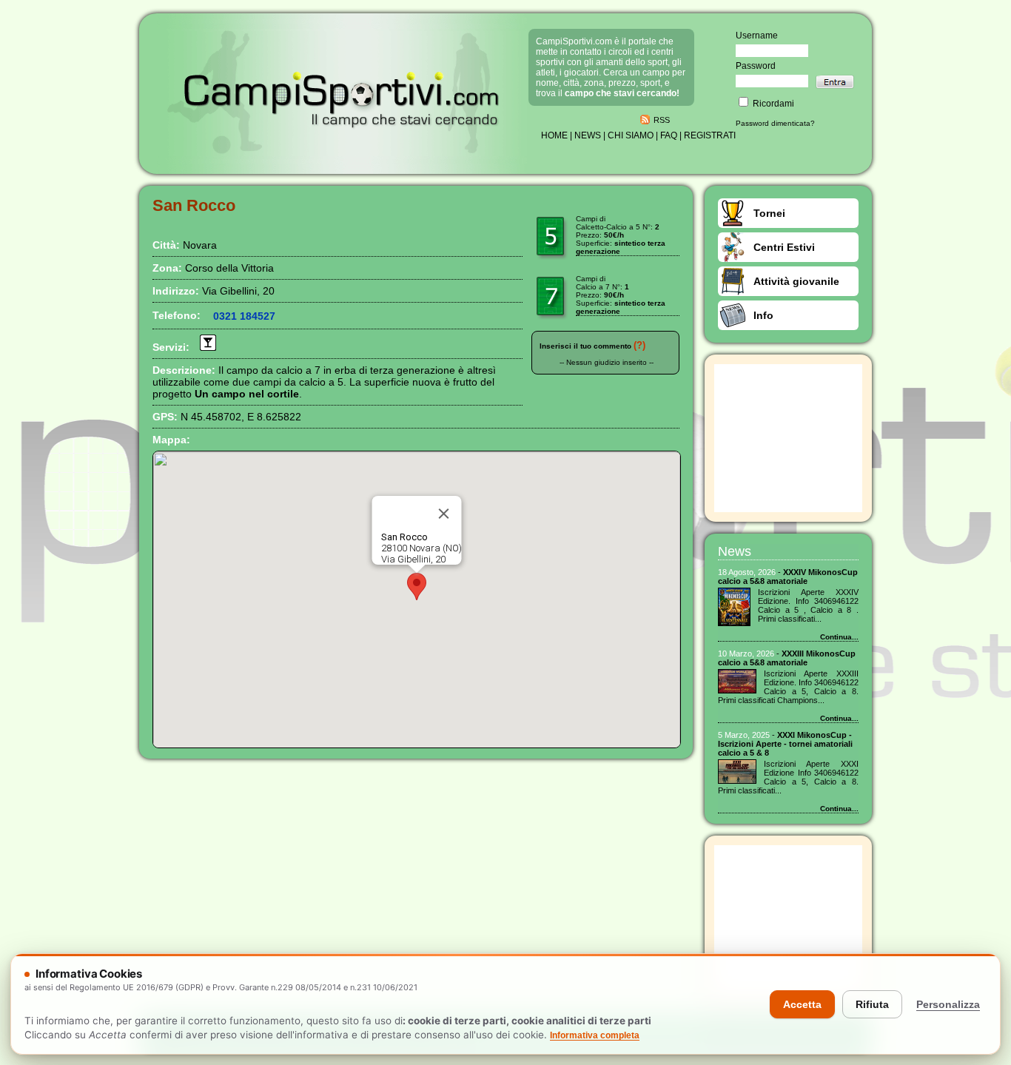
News (734, 551)
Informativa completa (594, 1035)
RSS (662, 119)
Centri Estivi (784, 247)
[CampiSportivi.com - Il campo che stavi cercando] (342, 153)
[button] (416, 586)
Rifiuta (872, 1004)
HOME (554, 135)
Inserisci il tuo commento (585, 346)
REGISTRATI (710, 135)
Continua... (839, 637)
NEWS (587, 135)
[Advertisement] (788, 438)
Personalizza (948, 1004)
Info (763, 315)
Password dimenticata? (775, 123)
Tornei (769, 213)
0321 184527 (244, 316)
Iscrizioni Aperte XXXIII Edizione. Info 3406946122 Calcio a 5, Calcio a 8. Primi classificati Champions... (788, 687)
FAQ (668, 135)
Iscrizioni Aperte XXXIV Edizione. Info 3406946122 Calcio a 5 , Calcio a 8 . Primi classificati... (808, 605)
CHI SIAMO (631, 135)
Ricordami (772, 103)
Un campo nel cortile (247, 394)
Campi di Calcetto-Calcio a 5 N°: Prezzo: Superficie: (620, 235)
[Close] (444, 513)
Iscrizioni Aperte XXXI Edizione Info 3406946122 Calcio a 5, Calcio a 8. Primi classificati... (788, 777)
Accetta (802, 1004)
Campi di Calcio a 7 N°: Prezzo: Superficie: (620, 295)
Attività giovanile (796, 281)
